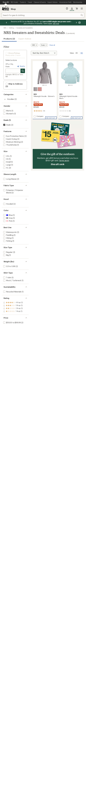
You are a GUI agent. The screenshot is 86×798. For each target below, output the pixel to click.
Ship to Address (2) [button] (14, 85)
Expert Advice (24, 39)
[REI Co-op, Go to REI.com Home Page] (5, 8)
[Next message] (76, 23)
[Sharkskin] (35, 89)
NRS (5, 28)
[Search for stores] (22, 71)
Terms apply (64, 160)
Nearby (22, 66)
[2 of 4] (44, 85)
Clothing (11, 28)
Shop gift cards (57, 164)
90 (82, 53)
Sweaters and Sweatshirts (24, 28)
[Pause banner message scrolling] (79, 23)
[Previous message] (6, 23)
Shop (13, 9)
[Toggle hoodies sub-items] (5, 99)
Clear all (52, 45)
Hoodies (10, 99)
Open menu (82, 8)
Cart (77, 8)
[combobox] (43, 15)
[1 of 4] (43, 85)
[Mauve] (40, 89)
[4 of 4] (46, 85)
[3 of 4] (45, 85)
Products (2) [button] (9, 39)
